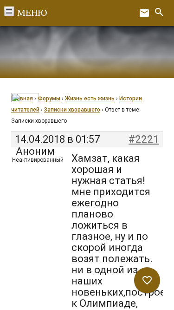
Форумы (49, 98)
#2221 (144, 139)
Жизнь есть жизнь (90, 98)
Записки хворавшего (72, 109)
